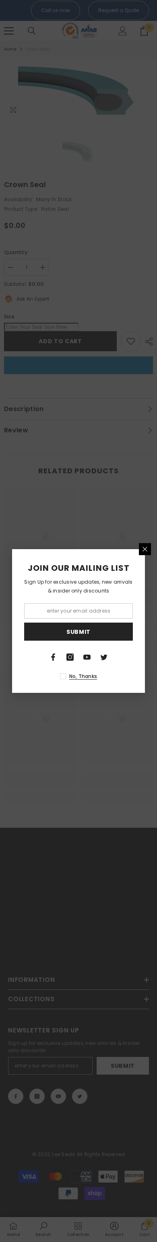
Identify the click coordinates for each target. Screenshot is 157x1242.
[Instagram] (70, 657)
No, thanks (83, 676)
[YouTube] (86, 657)
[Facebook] (53, 657)
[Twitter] (103, 657)
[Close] (145, 549)
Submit (78, 632)
